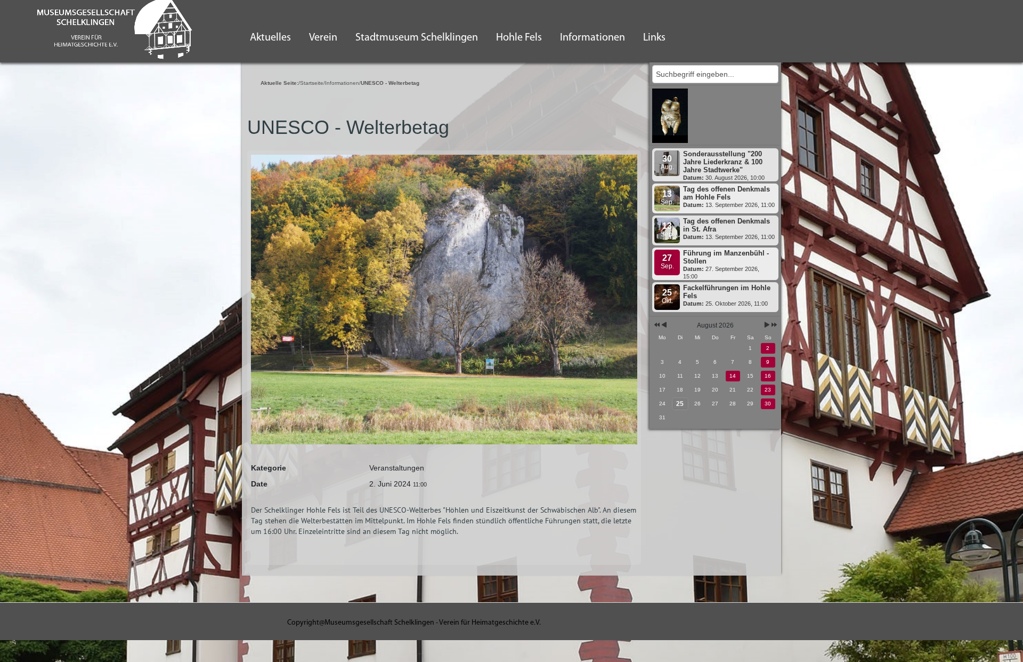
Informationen (592, 38)
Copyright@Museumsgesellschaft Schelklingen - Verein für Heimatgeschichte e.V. (414, 623)
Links (654, 38)
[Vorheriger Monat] (664, 325)
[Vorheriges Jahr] (656, 325)
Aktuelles (270, 38)
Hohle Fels (519, 38)
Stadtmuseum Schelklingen (416, 38)
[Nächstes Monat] (767, 325)
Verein (323, 38)
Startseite (311, 83)
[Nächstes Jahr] (773, 325)
